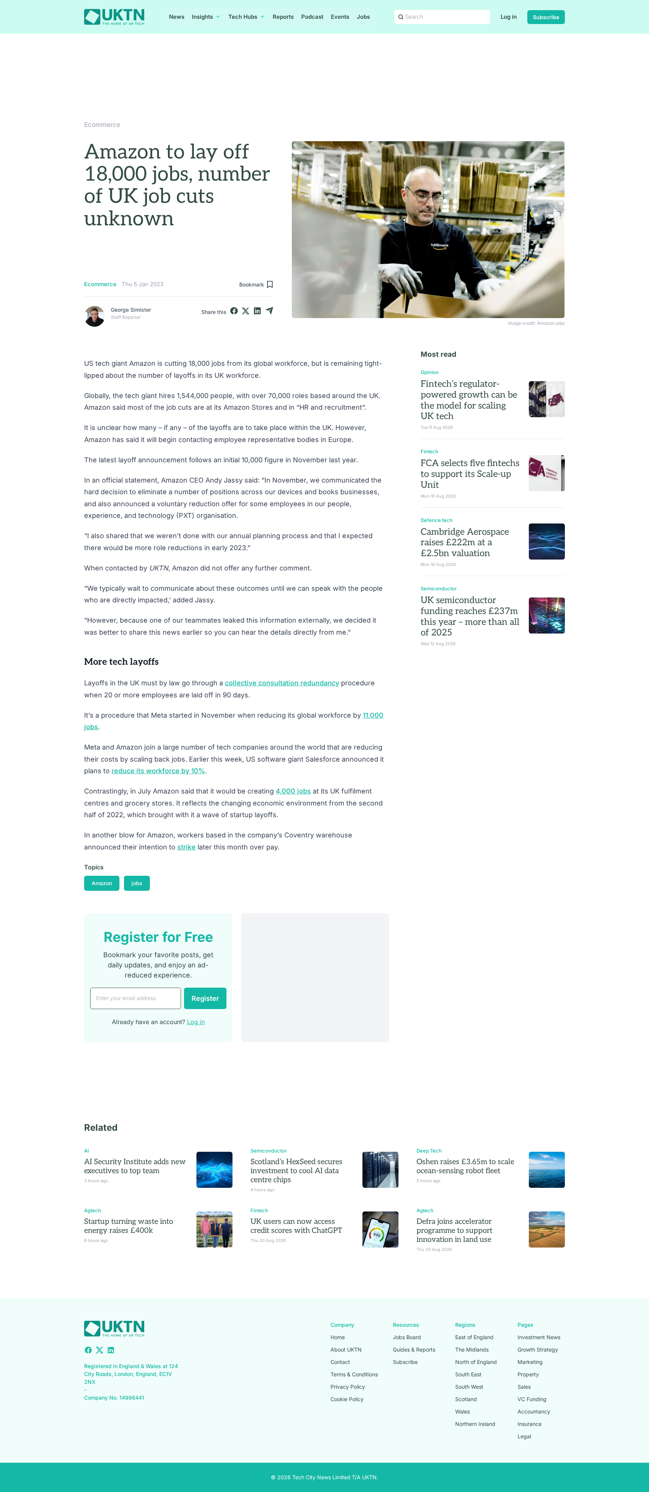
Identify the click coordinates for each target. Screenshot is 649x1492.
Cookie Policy (347, 1399)
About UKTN (346, 1349)
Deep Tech (429, 1151)
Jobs (363, 16)
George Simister (131, 309)
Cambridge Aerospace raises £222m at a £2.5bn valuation (465, 542)
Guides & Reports (414, 1349)
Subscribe (546, 17)
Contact (340, 1362)
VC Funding (532, 1399)
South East (468, 1374)
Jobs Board (407, 1337)
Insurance (530, 1424)
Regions (465, 1325)
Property (528, 1374)
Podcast (312, 16)
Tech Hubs (242, 16)
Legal (524, 1436)
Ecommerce (102, 124)
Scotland (466, 1399)
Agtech (92, 1210)
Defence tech (437, 520)
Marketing (530, 1362)
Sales (524, 1386)
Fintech (429, 451)
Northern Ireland (475, 1424)
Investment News (539, 1337)
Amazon (102, 883)
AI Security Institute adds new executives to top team (135, 1166)
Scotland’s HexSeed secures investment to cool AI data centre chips (297, 1170)
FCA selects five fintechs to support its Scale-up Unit (470, 474)
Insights (202, 16)
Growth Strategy (538, 1349)
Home (338, 1337)
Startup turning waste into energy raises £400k (128, 1226)
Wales (462, 1411)
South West (469, 1386)
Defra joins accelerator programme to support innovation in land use (454, 1230)
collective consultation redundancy (282, 683)
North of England (476, 1362)
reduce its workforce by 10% (158, 771)
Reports (283, 16)
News (176, 16)
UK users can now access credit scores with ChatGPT (296, 1226)
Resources (406, 1325)
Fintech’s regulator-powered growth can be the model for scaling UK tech (469, 400)
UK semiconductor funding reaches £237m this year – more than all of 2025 (470, 616)
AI (86, 1151)
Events (340, 16)
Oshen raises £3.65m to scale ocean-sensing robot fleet (465, 1166)
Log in (509, 16)
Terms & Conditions (354, 1374)
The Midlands (472, 1349)
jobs (136, 883)
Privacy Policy (348, 1386)
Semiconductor (439, 588)
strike (186, 847)
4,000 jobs (293, 791)
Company (342, 1325)
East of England (474, 1337)
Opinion (430, 372)
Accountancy (534, 1411)
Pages (525, 1325)
